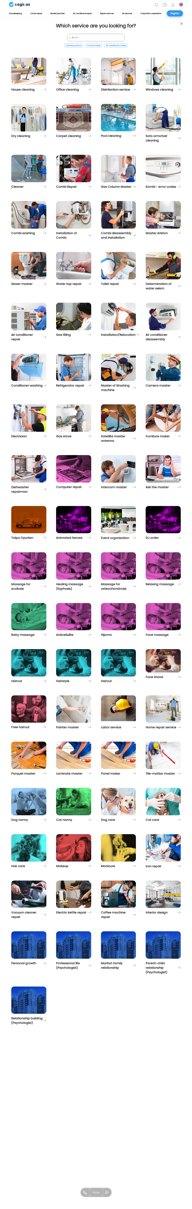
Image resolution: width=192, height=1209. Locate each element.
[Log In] (173, 5)
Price (96, 1192)
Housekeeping (15, 13)
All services (127, 13)
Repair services (107, 13)
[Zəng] (85, 1192)
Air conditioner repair (82, 13)
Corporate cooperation (150, 13)
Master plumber (57, 13)
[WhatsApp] (107, 1192)
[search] (156, 5)
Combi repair (36, 13)
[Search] (156, 5)
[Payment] (164, 5)
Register (175, 13)
